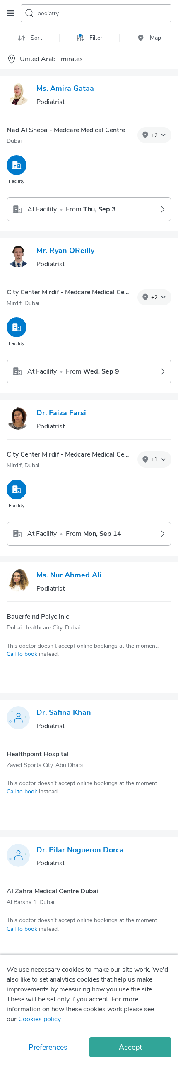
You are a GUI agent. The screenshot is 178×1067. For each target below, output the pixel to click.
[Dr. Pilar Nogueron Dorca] (18, 857)
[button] (154, 135)
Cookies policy (39, 1019)
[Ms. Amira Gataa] (18, 95)
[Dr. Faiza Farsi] (18, 420)
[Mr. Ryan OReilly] (18, 257)
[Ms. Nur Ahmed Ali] (18, 582)
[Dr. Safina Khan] (18, 719)
